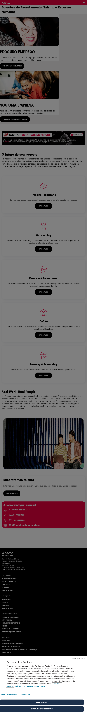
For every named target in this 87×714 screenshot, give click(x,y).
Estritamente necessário (42, 709)
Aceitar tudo (41, 702)
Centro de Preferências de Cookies (15, 694)
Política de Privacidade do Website (29, 686)
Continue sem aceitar (78, 658)
